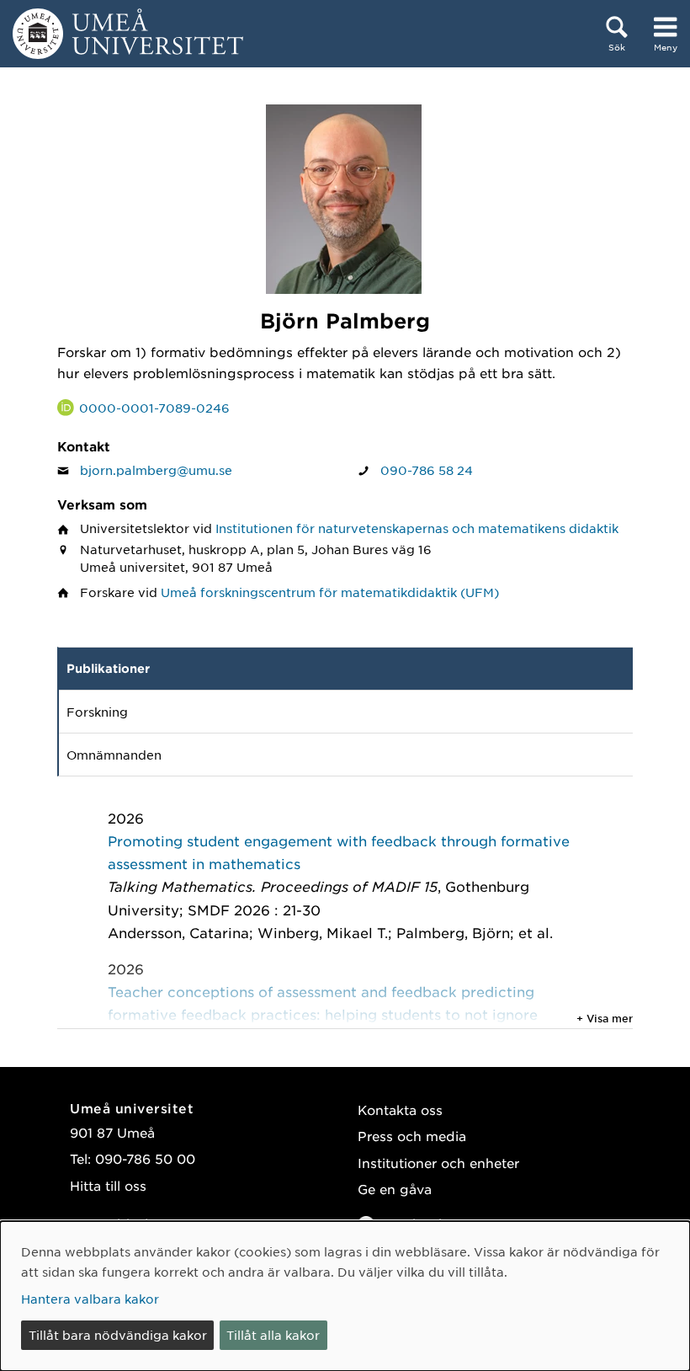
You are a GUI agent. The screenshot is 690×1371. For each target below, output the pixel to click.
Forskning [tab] (97, 711)
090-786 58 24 (426, 469)
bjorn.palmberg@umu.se (156, 469)
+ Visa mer (604, 1018)
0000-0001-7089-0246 (154, 407)
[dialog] (345, 1296)
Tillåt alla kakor (273, 1334)
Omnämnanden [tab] (114, 754)
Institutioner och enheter (438, 1163)
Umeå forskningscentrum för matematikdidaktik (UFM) (330, 592)
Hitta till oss (108, 1185)
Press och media (412, 1136)
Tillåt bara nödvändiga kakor (118, 1334)
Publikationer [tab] (108, 668)
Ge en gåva (395, 1189)
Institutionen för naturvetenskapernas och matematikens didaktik (416, 528)
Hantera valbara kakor (90, 1298)
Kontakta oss (400, 1110)
